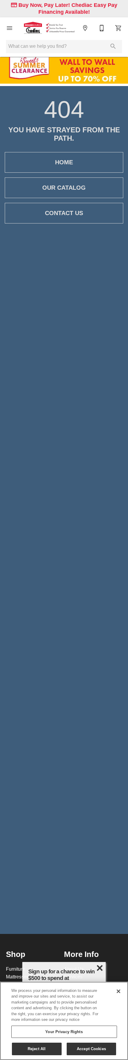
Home (64, 162)
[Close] (118, 991)
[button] (9, 28)
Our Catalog (64, 187)
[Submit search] (113, 46)
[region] (64, 1021)
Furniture (15, 969)
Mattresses (17, 976)
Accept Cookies (91, 1048)
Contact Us (64, 213)
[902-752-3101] (102, 28)
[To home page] (48, 28)
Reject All (37, 1048)
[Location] (85, 28)
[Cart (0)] (118, 28)
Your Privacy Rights (63, 1031)
